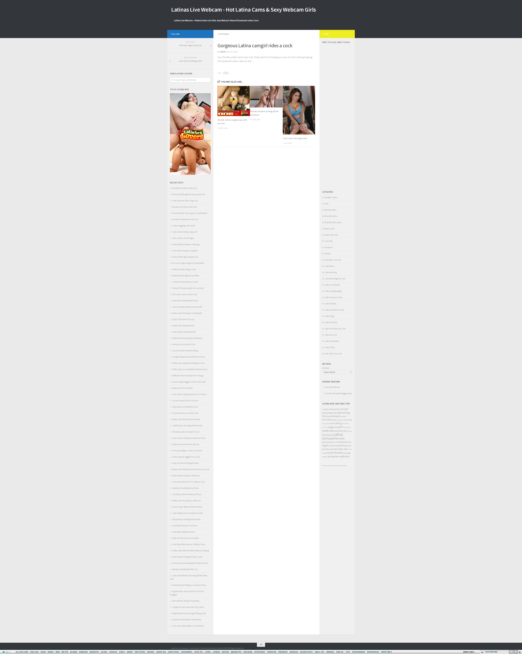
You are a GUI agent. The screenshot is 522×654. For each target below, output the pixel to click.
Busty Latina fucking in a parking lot (187, 313)
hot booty (327, 434)
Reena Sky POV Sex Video (182, 388)
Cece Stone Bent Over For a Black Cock (188, 482)
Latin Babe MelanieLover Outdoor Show (188, 544)
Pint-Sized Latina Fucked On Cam (185, 432)
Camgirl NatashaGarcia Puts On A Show (188, 357)
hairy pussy (347, 427)
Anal (326, 203)
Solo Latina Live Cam (333, 353)
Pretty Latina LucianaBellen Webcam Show (189, 369)
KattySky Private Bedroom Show (185, 488)
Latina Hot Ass (330, 303)
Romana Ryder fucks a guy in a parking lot (189, 213)
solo (340, 452)
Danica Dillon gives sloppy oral (185, 257)
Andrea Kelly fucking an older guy (186, 244)
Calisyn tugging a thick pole (183, 225)
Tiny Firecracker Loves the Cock (185, 413)
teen (337, 456)
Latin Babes (223, 34)
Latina (299, 57)
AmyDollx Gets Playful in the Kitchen (186, 619)
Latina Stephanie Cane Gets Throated (187, 513)
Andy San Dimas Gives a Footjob (185, 538)
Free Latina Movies (332, 387)
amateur (325, 409)
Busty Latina (330, 228)
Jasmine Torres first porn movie (185, 282)
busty (334, 420)
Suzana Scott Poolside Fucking (185, 350)
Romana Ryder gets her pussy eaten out (188, 194)
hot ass (349, 431)
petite (341, 445)
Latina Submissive (332, 341)
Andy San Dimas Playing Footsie (185, 463)
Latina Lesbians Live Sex (334, 310)
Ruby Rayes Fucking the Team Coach (187, 557)
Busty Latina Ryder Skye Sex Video (186, 419)
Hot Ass (328, 253)
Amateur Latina (331, 197)
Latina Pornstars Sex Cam (335, 328)
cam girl (340, 420)
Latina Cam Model (332, 285)
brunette (327, 419)
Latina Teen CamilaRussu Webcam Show (188, 438)
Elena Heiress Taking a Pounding (185, 601)
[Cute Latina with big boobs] (299, 110)
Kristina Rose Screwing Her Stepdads (187, 338)
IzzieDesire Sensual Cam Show (184, 525)
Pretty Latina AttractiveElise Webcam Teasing (190, 550)
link (519, 611)
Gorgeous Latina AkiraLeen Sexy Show (188, 607)
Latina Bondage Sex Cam (335, 278)
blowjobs (343, 416)
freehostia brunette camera (329, 465)
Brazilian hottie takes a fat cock (185, 219)
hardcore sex (340, 430)
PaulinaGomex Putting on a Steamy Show (189, 585)
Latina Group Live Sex (333, 297)
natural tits (333, 445)
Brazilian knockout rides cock (184, 188)
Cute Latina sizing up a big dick (185, 250)
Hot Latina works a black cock (184, 294)
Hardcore (329, 247)
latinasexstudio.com (330, 442)
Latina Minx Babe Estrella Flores (185, 300)
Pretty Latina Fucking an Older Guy (186, 500)
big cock (341, 412)
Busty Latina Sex (331, 235)
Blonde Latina (330, 210)
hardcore (327, 431)
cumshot (324, 427)
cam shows (325, 424)
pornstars (334, 449)
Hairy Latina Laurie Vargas (183, 238)
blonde (328, 416)
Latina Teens (330, 347)
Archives (325, 368)
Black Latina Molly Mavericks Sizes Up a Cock (190, 469)
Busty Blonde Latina (333, 222)
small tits (332, 452)
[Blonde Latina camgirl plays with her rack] (233, 101)
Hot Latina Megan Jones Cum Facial (187, 450)
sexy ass (343, 448)
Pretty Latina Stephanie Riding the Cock (188, 363)
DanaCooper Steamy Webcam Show (187, 507)
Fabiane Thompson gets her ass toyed (188, 288)
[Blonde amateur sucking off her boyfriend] (266, 96)
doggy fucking (334, 427)
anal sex (336, 409)
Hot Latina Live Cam (333, 260)
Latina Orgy (329, 316)
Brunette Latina (331, 216)
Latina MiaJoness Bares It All (183, 332)
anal (331, 409)
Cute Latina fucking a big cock (184, 232)
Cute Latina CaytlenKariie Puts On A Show (189, 394)
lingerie (325, 445)
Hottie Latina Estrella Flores (183, 325)
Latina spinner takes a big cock (185, 200)
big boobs (333, 413)
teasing (330, 456)
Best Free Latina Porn (341, 465)
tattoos (324, 457)
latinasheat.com (344, 442)
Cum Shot (329, 241)
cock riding (335, 423)
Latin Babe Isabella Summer (183, 532)
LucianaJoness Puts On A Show (185, 400)
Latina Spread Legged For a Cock (186, 457)
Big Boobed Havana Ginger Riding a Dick (189, 613)
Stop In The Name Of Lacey (183, 319)
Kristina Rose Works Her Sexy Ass (185, 444)
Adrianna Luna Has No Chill (183, 344)
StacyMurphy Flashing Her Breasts (186, 519)
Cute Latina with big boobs (295, 138)
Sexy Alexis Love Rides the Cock (185, 407)
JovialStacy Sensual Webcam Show (186, 494)
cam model (347, 420)
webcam (344, 456)
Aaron (223, 52)
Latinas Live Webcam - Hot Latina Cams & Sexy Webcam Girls (243, 9)
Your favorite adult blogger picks (338, 393)
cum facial (345, 423)
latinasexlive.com (333, 438)
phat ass (347, 445)
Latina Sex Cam (331, 335)
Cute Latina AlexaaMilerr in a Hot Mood (188, 626)
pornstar (326, 449)
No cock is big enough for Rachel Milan (188, 263)
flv (342, 426)
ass (341, 409)
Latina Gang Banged (333, 291)
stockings (347, 453)
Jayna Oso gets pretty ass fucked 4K (187, 307)
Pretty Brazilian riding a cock (184, 269)
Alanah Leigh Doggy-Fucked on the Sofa (189, 382)
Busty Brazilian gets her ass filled (185, 275)
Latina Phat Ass (331, 322)
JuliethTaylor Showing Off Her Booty (187, 425)
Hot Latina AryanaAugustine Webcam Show (190, 563)
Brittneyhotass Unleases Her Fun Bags (187, 375)
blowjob (336, 416)
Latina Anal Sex (331, 272)
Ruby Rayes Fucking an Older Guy (186, 475)
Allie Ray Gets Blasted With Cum (185, 569)
